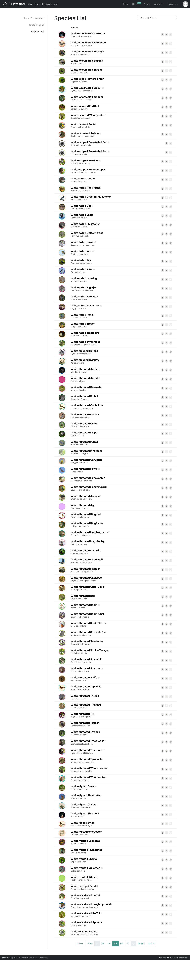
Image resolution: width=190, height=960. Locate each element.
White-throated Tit (82, 715)
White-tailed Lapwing (84, 279)
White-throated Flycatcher (87, 452)
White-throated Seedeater (87, 642)
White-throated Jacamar (86, 497)
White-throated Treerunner (87, 751)
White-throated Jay (83, 506)
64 (109, 943)
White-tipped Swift (82, 824)
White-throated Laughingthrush (90, 533)
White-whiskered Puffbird (86, 914)
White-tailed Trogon (83, 325)
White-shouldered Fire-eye (87, 53)
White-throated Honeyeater (88, 479)
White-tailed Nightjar (83, 289)
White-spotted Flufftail (85, 107)
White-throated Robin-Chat (87, 615)
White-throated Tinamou (86, 706)
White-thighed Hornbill (85, 352)
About (157, 4)
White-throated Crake (84, 425)
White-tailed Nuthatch (84, 298)
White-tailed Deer (81, 207)
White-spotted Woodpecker (88, 116)
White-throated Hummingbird (89, 488)
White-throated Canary (85, 416)
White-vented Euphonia (85, 842)
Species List (37, 31)
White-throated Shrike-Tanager (90, 651)
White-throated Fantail (84, 443)
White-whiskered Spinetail (87, 924)
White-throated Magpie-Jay (88, 543)
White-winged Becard (84, 933)
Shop (125, 4)
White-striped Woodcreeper (88, 171)
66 (121, 943)
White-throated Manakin (85, 552)
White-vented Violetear (85, 869)
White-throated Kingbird (86, 515)
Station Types (36, 24)
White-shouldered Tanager (87, 71)
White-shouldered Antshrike (88, 35)
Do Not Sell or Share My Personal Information (30, 958)
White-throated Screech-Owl (88, 633)
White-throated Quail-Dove (87, 588)
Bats (136, 3)
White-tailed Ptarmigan (85, 307)
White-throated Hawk (84, 470)
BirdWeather (32, 3)
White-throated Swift (84, 679)
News (147, 4)
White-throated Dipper (84, 434)
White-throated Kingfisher (87, 524)
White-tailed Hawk (82, 243)
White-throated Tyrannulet (87, 760)
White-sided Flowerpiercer (87, 80)
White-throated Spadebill (86, 660)
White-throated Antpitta (85, 379)
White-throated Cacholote (87, 406)
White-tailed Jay (81, 261)
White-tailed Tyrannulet (85, 343)
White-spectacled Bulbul (86, 89)
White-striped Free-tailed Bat (89, 143)
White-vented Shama (84, 860)
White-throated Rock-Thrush (88, 624)
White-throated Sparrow (85, 670)
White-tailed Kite (81, 270)
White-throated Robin (84, 606)
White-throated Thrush (85, 697)
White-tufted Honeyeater (86, 833)
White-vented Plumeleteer (87, 851)
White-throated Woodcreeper (89, 769)
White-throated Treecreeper (88, 742)
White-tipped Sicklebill (85, 815)
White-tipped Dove (82, 787)
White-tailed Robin (82, 316)
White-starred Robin (83, 125)
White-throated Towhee (85, 733)
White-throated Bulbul (84, 397)
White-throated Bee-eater (87, 388)
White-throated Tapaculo (86, 688)
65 (115, 943)
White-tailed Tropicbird (85, 334)
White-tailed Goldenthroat (87, 234)
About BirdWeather (34, 18)
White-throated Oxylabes (86, 579)
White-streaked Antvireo (86, 134)
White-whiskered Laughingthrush (91, 905)
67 (128, 943)
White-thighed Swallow (85, 361)
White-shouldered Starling (87, 62)
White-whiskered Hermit (86, 896)
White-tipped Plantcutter (86, 797)
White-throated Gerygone (86, 461)
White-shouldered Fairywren (88, 44)
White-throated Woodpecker (88, 778)
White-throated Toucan (85, 724)
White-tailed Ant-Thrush (86, 189)
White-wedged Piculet (84, 887)
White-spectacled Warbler (87, 98)
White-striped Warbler (84, 162)
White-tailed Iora (81, 252)
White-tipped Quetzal (84, 806)
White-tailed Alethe (83, 180)
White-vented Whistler (85, 878)
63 (103, 943)
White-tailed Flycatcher (85, 225)
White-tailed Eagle (82, 216)
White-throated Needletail (87, 561)
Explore (172, 4)
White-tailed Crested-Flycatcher (91, 198)
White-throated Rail (83, 597)
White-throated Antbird (85, 370)
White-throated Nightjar (85, 570)
